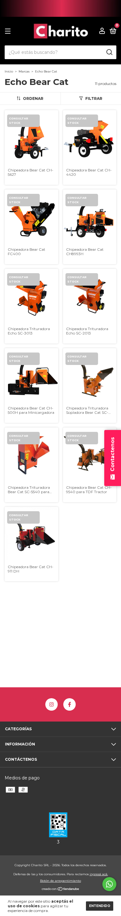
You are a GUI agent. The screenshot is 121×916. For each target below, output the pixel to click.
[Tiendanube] (60, 889)
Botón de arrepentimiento (60, 881)
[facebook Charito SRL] (69, 704)
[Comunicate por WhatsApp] (109, 884)
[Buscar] (109, 52)
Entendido (99, 906)
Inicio (9, 71)
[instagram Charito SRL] (51, 704)
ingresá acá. (99, 874)
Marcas (24, 71)
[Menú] (9, 31)
